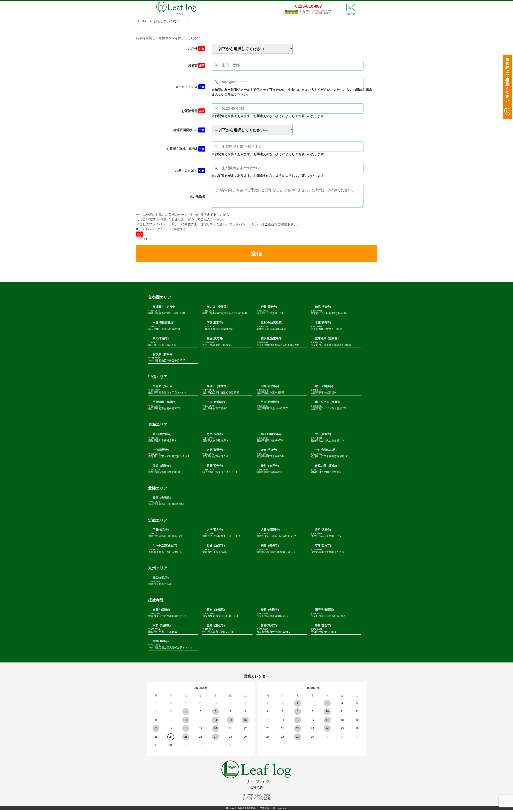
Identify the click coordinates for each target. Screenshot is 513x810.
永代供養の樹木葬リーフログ (252, 808)
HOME (143, 21)
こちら (269, 224)
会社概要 (256, 787)
